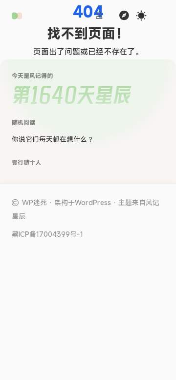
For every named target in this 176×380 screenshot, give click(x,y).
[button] (17, 16)
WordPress (93, 202)
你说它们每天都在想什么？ (53, 139)
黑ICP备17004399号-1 (47, 234)
